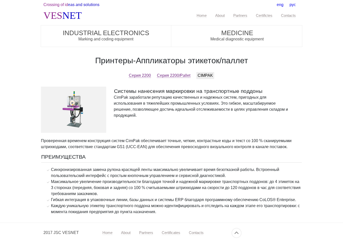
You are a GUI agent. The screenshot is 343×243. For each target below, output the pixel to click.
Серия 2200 (140, 75)
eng (280, 5)
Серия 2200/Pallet (173, 75)
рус (293, 5)
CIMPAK (205, 75)
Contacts (288, 15)
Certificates (171, 232)
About (220, 15)
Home (202, 15)
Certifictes (264, 15)
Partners (240, 15)
